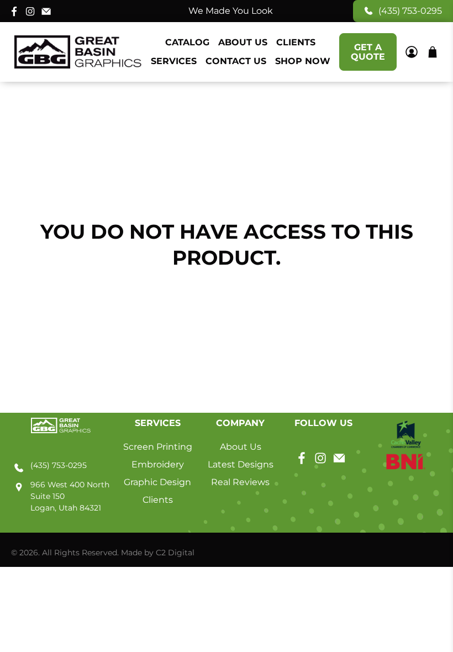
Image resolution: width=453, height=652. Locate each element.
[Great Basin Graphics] (77, 52)
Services (174, 61)
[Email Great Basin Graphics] (46, 11)
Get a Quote (368, 52)
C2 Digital (175, 553)
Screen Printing (157, 446)
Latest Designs (240, 464)
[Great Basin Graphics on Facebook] (14, 11)
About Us (242, 42)
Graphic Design (157, 482)
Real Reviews (240, 482)
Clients (295, 42)
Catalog (187, 42)
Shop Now (302, 61)
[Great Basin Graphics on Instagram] (30, 11)
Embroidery (157, 464)
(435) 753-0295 (410, 11)
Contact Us (236, 61)
